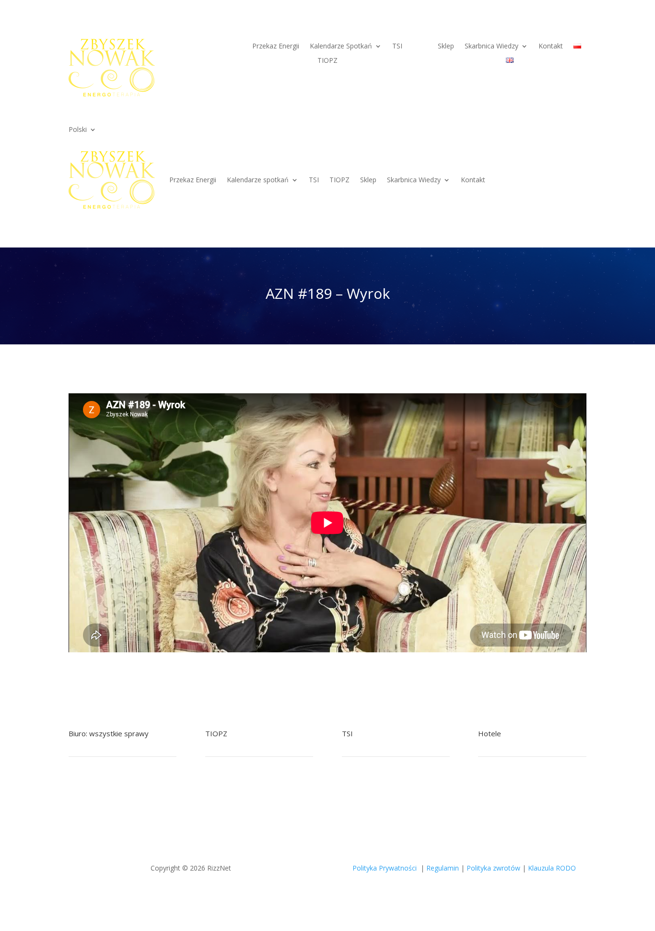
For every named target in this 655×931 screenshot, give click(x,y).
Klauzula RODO (552, 867)
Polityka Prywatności (384, 867)
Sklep (446, 46)
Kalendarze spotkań (258, 179)
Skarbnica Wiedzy (491, 46)
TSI (397, 46)
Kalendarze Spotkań (341, 46)
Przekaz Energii (275, 46)
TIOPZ (327, 61)
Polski (78, 130)
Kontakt (550, 46)
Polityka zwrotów (493, 867)
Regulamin (442, 867)
